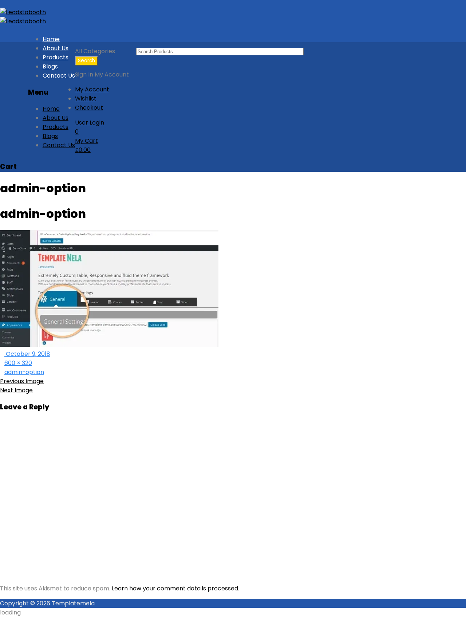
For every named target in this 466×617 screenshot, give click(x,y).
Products (55, 57)
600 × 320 (18, 363)
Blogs (50, 66)
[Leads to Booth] (23, 12)
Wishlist (85, 98)
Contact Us (59, 75)
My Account (92, 89)
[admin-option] (109, 345)
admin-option (24, 372)
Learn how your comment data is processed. (175, 588)
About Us (55, 48)
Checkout (89, 107)
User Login (89, 122)
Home (51, 39)
